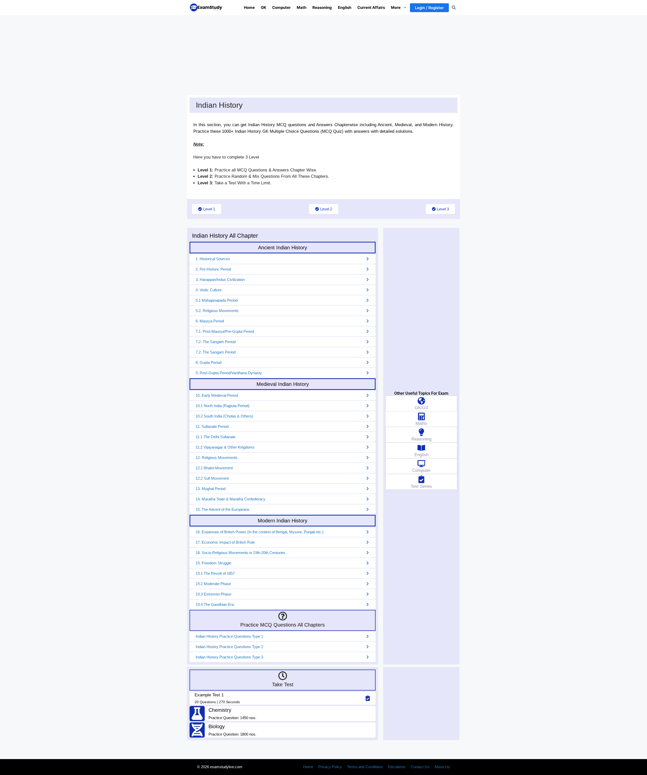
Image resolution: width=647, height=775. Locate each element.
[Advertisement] (323, 52)
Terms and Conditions (365, 767)
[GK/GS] (421, 401)
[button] (454, 7)
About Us (442, 767)
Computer (281, 7)
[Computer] (421, 464)
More (396, 7)
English (344, 7)
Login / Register (429, 7)
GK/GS (421, 407)
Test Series (421, 486)
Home (249, 7)
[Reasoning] (421, 432)
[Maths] (421, 416)
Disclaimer (397, 767)
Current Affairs (371, 7)
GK (263, 7)
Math (301, 7)
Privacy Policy (330, 767)
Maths (421, 423)
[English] (421, 448)
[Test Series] (421, 479)
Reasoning (322, 7)
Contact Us (420, 767)
